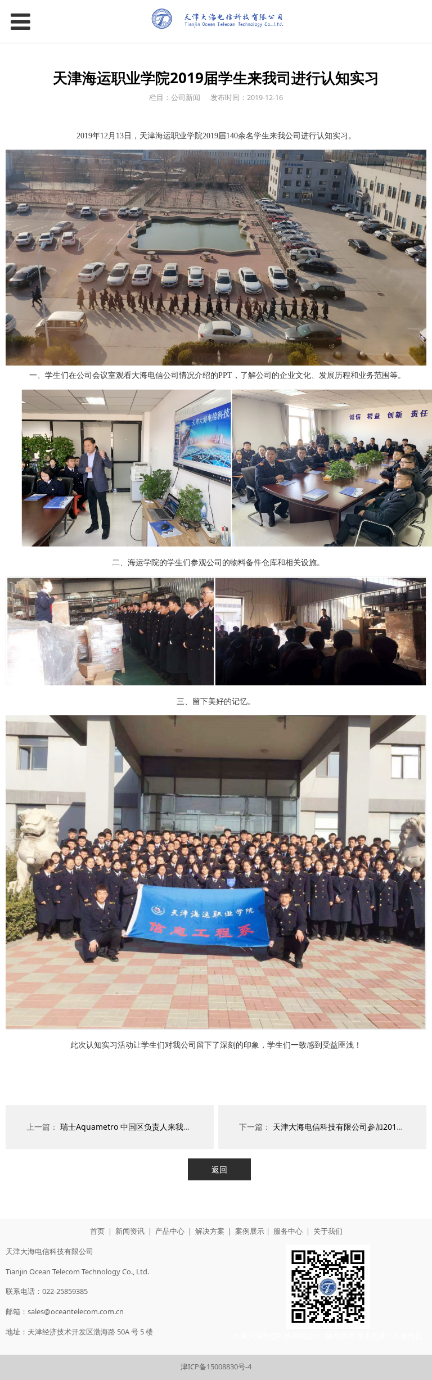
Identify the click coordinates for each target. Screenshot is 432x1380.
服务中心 (288, 1231)
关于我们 (328, 1231)
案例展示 (249, 1231)
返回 (219, 1169)
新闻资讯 (130, 1231)
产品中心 (169, 1231)
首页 (97, 1231)
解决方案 (209, 1231)
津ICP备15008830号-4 (216, 1366)
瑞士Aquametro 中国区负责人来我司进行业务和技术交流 (161, 1126)
